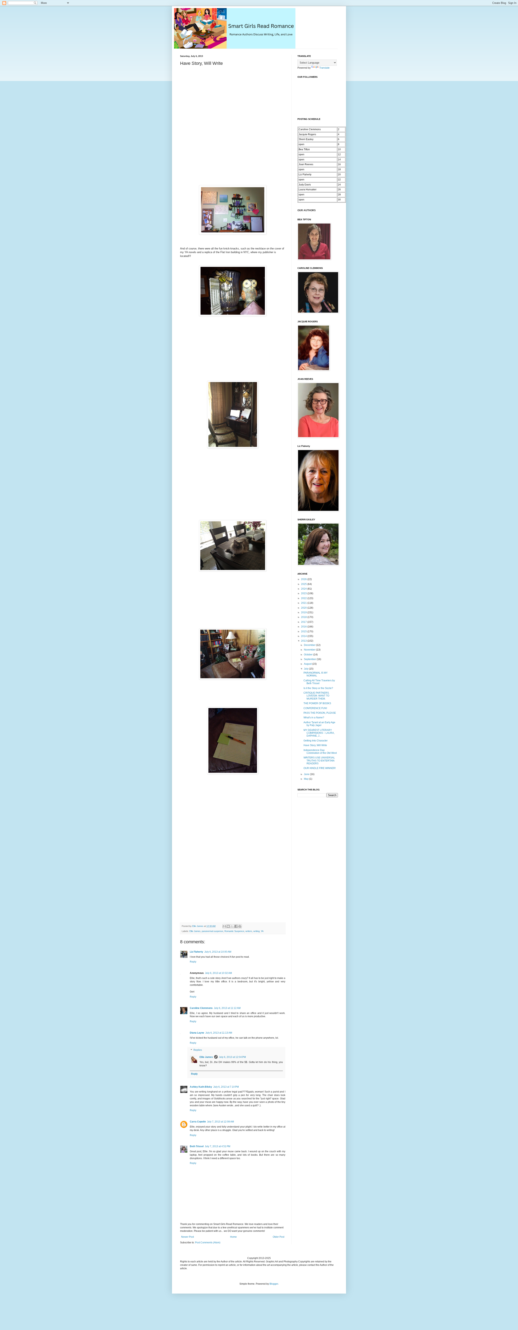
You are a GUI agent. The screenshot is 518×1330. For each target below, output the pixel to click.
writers (248, 931)
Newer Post (187, 1236)
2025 (304, 584)
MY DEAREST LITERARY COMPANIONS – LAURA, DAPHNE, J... (319, 733)
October (308, 654)
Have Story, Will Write (315, 745)
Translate (324, 67)
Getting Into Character (316, 740)
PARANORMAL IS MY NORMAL (316, 674)
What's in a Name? (314, 717)
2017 (304, 622)
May (306, 778)
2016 (304, 626)
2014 (304, 636)
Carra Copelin (198, 1121)
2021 (304, 603)
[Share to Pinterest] (240, 926)
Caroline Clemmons (201, 1008)
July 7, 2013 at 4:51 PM (217, 1146)
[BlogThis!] (228, 926)
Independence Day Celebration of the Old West (320, 751)
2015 (304, 631)
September (310, 659)
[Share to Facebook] (236, 926)
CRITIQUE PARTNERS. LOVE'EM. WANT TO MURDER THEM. (316, 695)
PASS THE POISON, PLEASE (320, 712)
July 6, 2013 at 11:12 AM (227, 1008)
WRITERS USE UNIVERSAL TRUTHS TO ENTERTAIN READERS (319, 760)
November (310, 649)
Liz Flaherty (196, 951)
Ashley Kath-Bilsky (201, 1086)
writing (256, 931)
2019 (304, 612)
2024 (304, 588)
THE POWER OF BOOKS (317, 703)
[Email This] (224, 926)
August (308, 663)
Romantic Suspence (234, 931)
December (310, 645)
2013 (304, 640)
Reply (193, 961)
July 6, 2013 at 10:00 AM (217, 951)
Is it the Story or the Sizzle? (318, 688)
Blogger (274, 1283)
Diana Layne (197, 1032)
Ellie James (195, 931)
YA (262, 931)
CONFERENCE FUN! (315, 708)
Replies (197, 1050)
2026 (304, 579)
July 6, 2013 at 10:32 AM (218, 973)
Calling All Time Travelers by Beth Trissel (319, 682)
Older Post (278, 1236)
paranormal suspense (212, 931)
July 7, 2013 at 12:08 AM (220, 1121)
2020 (304, 607)
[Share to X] (232, 926)
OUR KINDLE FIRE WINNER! (320, 768)
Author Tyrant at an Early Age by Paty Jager (319, 724)
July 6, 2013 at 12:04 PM (232, 1057)
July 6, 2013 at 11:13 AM (218, 1032)
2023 (304, 593)
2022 (304, 598)
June (307, 774)
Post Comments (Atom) (207, 1242)
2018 (304, 617)
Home (233, 1236)
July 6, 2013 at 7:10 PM (226, 1086)
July (306, 668)
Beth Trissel (197, 1146)
